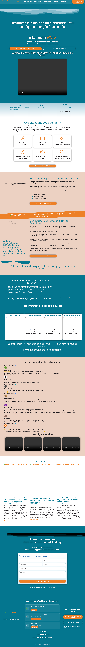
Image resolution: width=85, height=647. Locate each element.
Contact (63, 1)
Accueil (19, 1)
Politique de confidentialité (47, 642)
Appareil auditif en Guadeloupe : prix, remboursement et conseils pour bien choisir (68, 500)
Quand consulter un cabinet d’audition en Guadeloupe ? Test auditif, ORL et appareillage (16, 500)
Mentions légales (36, 642)
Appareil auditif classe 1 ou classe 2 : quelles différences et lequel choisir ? (42, 500)
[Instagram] (14, 624)
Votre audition (27, 1)
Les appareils (47, 1)
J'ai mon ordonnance (41, 556)
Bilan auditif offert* (27, 556)
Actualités (56, 1)
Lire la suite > (8, 521)
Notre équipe (37, 1)
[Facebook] (9, 624)
